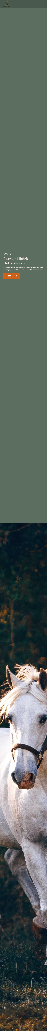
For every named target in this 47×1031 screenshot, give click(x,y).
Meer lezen (12, 276)
